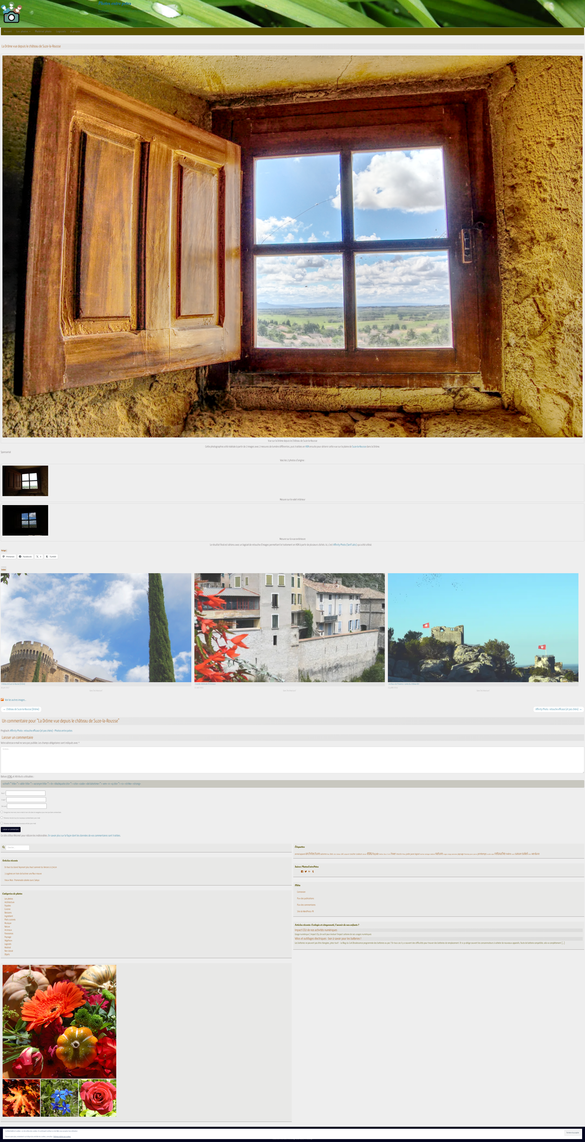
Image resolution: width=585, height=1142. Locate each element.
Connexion (301, 892)
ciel (342, 854)
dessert (365, 854)
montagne (427, 854)
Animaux (8, 930)
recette (489, 854)
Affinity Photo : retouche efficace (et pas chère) (558, 709)
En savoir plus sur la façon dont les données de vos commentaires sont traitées (84, 835)
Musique (8, 923)
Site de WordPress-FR (305, 911)
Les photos (22, 31)
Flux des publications (305, 898)
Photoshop (467, 854)
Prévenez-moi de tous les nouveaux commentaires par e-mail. (22, 818)
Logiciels (61, 31)
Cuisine (7, 909)
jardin (408, 854)
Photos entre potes (114, 3)
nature (439, 853)
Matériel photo (43, 31)
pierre (471, 854)
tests (529, 854)
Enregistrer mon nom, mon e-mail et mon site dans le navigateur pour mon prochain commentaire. (32, 812)
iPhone (404, 854)
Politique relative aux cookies (62, 1136)
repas (492, 854)
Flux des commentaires (306, 905)
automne (323, 854)
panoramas (454, 854)
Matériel (8, 947)
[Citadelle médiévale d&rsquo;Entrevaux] (289, 627)
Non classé (9, 951)
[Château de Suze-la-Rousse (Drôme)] (96, 627)
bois (331, 854)
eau (369, 853)
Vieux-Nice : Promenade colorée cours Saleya (22, 880)
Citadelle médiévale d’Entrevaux (205, 684)
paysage (461, 854)
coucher (353, 854)
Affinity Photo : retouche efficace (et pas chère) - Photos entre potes (41, 730)
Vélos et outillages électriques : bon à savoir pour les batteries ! (328, 938)
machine (422, 854)
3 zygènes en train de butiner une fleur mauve (23, 874)
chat (334, 854)
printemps (482, 854)
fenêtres (381, 854)
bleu (328, 854)
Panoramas (9, 933)
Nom (3, 793)
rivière (508, 854)
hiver (393, 853)
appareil (302, 854)
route (513, 854)
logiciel (417, 854)
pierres (475, 854)
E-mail (3, 800)
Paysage (8, 937)
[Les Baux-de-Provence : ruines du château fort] (483, 627)
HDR (307, 446)
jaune (412, 854)
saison (518, 853)
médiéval (432, 854)
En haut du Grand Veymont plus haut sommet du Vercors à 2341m (31, 867)
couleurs (359, 854)
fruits (388, 854)
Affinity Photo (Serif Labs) (345, 544)
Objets (7, 954)
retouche (500, 853)
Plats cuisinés (10, 920)
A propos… (76, 31)
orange (449, 854)
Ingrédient (9, 916)
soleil (525, 853)
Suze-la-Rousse (359, 446)
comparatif (346, 854)
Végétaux (8, 940)
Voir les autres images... (15, 700)
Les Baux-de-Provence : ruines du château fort (403, 684)
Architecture (9, 902)
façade (376, 854)
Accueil (8, 31)
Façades (8, 906)
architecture (313, 853)
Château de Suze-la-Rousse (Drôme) (13, 684)
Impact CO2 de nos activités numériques (316, 930)
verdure (535, 853)
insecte (399, 854)
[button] (59, 1022)
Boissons (8, 913)
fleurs (385, 854)
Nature (7, 927)
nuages (445, 854)
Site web (4, 806)
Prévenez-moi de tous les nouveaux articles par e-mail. (20, 823)
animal (297, 854)
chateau (338, 854)
